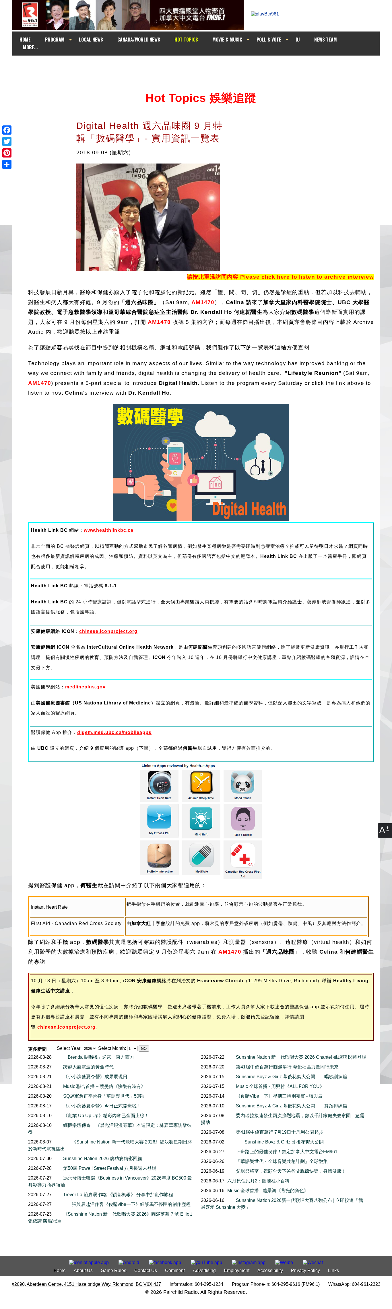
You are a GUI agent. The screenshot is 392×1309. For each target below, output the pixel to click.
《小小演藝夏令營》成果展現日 (95, 1076)
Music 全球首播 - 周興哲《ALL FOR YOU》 (280, 1086)
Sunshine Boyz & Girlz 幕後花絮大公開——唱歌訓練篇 (291, 1076)
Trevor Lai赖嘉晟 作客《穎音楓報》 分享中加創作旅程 (118, 1194)
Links (333, 1270)
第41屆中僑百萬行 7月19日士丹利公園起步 (279, 1132)
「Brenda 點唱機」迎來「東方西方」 (101, 1057)
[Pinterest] (7, 153)
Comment (175, 1270)
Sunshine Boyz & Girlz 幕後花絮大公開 (284, 1141)
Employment (236, 1270)
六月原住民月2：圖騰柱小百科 (258, 1180)
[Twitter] (7, 141)
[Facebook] (7, 130)
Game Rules (113, 1270)
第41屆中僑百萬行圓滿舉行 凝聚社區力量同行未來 (287, 1066)
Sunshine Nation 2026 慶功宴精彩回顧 (102, 1158)
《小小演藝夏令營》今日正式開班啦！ (102, 1105)
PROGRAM (55, 39)
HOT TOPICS (186, 39)
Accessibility (270, 1270)
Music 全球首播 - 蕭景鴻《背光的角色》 (267, 1190)
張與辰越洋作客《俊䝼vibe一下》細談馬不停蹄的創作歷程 (131, 1204)
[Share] (7, 164)
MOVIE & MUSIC (227, 39)
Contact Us (145, 1270)
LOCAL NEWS (91, 39)
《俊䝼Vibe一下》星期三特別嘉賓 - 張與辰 (279, 1096)
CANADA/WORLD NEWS (138, 39)
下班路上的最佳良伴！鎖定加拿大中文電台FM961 (286, 1151)
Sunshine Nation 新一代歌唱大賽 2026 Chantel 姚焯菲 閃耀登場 (301, 1057)
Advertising (204, 1270)
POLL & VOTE (269, 39)
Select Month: (112, 1048)
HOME (25, 39)
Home (59, 1270)
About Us (83, 1270)
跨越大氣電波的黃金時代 (88, 1066)
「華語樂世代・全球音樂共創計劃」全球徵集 (282, 1161)
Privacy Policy (305, 1270)
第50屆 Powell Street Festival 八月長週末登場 (109, 1168)
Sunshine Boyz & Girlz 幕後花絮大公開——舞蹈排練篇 (291, 1105)
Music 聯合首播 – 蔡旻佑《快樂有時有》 (104, 1086)
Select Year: (69, 1048)
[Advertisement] (201, 66)
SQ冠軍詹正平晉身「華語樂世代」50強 (103, 1096)
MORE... (30, 47)
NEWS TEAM (325, 39)
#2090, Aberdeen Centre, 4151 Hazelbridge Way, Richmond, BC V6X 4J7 (86, 1284)
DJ (298, 39)
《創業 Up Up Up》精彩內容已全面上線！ (106, 1115)
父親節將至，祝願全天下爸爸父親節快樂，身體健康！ (291, 1171)
